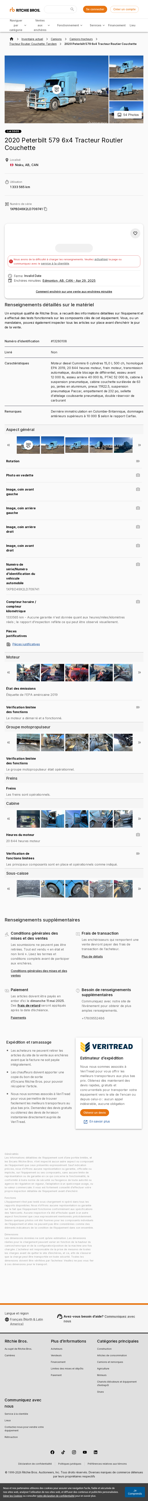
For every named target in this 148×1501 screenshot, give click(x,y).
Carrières (10, 1355)
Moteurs (102, 1375)
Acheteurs (56, 1349)
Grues (100, 1392)
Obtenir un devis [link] (94, 1112)
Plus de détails (92, 956)
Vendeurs (56, 1355)
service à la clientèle (55, 263)
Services (95, 25)
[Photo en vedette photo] (138, 475)
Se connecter (95, 9)
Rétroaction (11, 1437)
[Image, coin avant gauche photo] (138, 489)
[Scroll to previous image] (8, 445)
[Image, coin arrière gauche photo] (138, 508)
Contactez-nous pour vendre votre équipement (24, 1429)
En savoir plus (99, 1121)
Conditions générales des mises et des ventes (39, 973)
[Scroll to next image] (139, 445)
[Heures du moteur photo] (138, 835)
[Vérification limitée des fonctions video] (138, 707)
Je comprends (135, 1492)
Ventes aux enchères (40, 25)
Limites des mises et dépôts (67, 1369)
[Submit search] (72, 9)
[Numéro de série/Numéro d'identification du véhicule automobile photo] (138, 564)
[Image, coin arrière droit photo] (138, 527)
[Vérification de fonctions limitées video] (138, 853)
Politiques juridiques (69, 1464)
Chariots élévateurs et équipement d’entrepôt (117, 1383)
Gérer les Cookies (12, 1495)
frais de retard (29, 1005)
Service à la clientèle (16, 1414)
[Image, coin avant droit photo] (138, 546)
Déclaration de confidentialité (35, 1464)
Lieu (132, 25)
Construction (104, 1349)
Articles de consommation (112, 1355)
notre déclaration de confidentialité (56, 1495)
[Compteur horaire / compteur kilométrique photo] (138, 602)
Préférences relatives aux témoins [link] (107, 1464)
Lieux (8, 1420)
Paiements (18, 1018)
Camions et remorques (110, 1362)
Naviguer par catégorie (15, 25)
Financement (117, 25)
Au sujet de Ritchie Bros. (18, 1349)
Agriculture (103, 1369)
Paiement (56, 1375)
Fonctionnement (68, 25)
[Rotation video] (138, 461)
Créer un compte (124, 9)
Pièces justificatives (26, 644)
